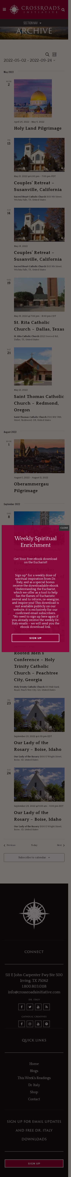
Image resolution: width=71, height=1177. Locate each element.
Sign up (35, 637)
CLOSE (64, 528)
